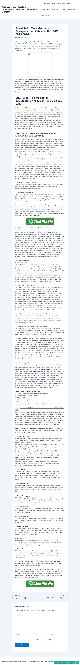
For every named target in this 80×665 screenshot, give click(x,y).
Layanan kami (71, 9)
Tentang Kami (45, 15)
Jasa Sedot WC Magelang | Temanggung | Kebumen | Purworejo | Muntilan (20, 9)
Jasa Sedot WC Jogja (58, 9)
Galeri (69, 3)
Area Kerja (47, 3)
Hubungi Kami (45, 9)
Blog (53, 3)
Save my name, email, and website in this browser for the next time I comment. (38, 639)
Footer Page (61, 3)
